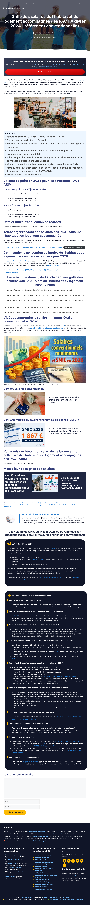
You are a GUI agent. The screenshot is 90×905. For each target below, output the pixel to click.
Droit (28, 4)
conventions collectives (49, 67)
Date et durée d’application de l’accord (26, 140)
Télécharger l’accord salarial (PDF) (74, 247)
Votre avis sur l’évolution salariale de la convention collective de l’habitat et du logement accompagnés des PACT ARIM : (45, 169)
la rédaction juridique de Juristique (41, 514)
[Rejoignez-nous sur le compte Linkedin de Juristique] (81, 861)
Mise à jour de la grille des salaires (24, 174)
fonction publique (78, 64)
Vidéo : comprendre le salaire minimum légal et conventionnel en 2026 (43, 164)
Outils (78, 4)
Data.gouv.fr (65, 897)
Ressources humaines (63, 4)
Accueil (20, 4)
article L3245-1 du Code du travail (67, 741)
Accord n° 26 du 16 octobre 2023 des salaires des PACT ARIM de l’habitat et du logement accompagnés (33, 247)
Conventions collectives (41, 4)
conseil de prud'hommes (29, 708)
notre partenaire (53, 265)
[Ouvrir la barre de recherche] (18, 13)
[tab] (45, 290)
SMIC (63, 326)
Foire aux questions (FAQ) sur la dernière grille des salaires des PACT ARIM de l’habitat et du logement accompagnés (44, 159)
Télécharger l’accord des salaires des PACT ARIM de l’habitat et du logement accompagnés (45, 145)
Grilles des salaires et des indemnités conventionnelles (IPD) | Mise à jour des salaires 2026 (32, 503)
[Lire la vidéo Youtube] (45, 359)
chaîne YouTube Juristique (27, 64)
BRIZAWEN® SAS (27, 897)
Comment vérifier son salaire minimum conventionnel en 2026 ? (64, 400)
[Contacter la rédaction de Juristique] (64, 865)
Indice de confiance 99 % (51, 897)
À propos (20, 8)
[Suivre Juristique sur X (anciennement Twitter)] (69, 861)
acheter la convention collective (19, 261)
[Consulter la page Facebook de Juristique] (64, 861)
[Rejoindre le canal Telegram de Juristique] (73, 861)
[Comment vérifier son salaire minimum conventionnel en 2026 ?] (24, 414)
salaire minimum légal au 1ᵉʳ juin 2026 (52, 577)
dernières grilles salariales (58, 64)
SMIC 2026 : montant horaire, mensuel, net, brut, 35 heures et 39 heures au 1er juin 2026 (65, 431)
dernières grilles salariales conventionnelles (46, 328)
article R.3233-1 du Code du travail (41, 746)
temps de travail (38, 560)
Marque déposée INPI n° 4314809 (73, 899)
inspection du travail (30, 762)
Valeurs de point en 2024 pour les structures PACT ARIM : (36, 136)
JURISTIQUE (9, 8)
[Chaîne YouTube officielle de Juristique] (77, 861)
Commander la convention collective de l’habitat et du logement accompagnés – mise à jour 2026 (39, 152)
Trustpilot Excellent (55, 899)
